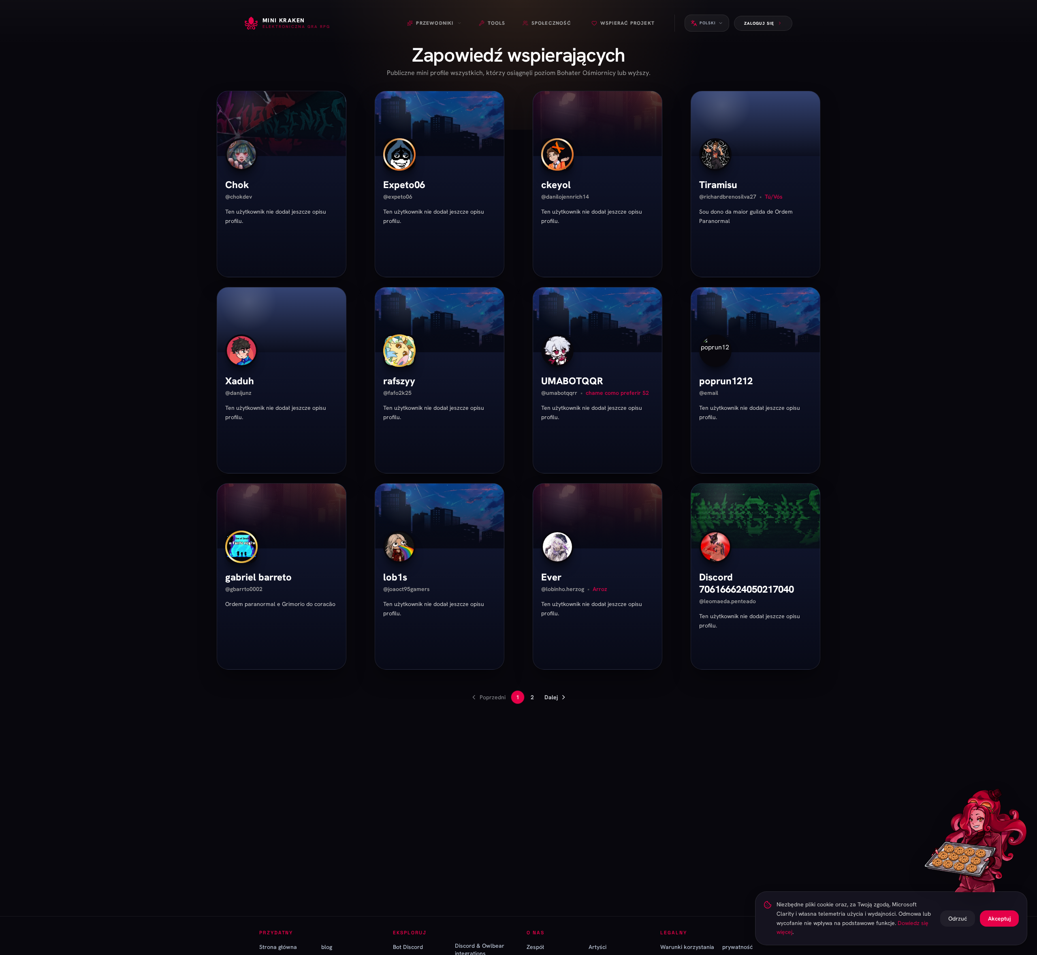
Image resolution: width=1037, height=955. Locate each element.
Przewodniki (434, 23)
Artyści (597, 947)
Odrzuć (957, 918)
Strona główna (278, 947)
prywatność (737, 947)
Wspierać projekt (627, 23)
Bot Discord (408, 947)
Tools (497, 23)
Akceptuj (999, 918)
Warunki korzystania (687, 947)
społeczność (551, 23)
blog (326, 947)
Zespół (535, 947)
